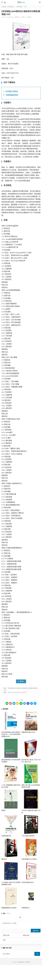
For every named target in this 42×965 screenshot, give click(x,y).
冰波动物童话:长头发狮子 (29, 859)
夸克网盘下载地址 (11, 91)
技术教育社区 (21, 2)
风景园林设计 (26, 908)
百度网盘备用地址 (12, 95)
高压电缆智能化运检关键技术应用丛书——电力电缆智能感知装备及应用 (10, 734)
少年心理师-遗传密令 (28, 836)
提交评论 (35, 931)
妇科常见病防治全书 (28, 882)
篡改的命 (4, 859)
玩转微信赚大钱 (6, 836)
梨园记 (3, 810)
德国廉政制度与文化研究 (9, 908)
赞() (28, 17)
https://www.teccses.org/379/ (17, 692)
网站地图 (27, 962)
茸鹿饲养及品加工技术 (28, 732)
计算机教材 (19, 7)
